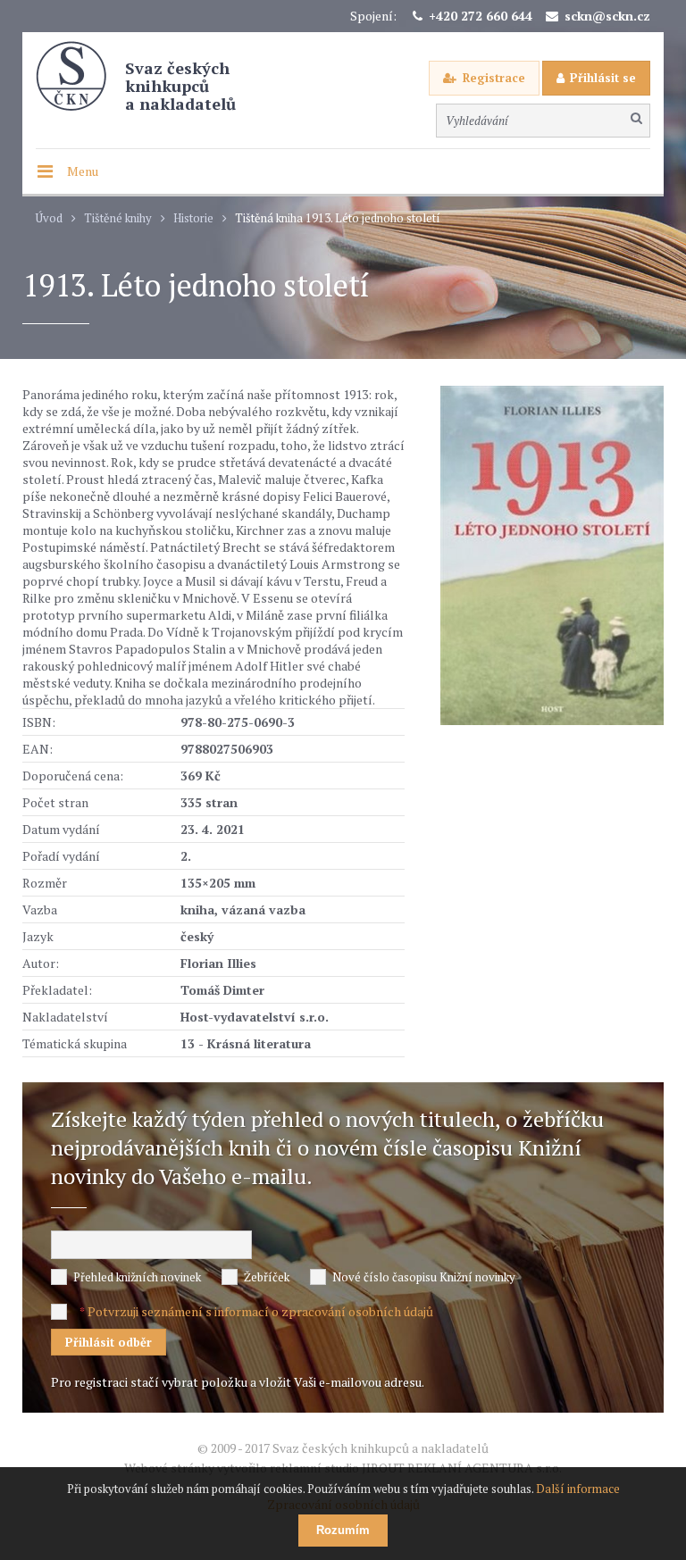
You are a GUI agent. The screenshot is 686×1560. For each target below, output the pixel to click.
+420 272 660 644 (480, 15)
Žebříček (266, 1277)
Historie (193, 218)
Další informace (578, 1489)
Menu (82, 171)
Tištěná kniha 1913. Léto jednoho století (337, 218)
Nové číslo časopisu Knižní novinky (423, 1277)
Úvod (49, 218)
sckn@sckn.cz (607, 15)
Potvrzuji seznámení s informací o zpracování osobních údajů (260, 1311)
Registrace (494, 78)
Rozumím (343, 1530)
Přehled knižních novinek (137, 1277)
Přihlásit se (603, 78)
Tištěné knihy (118, 218)
